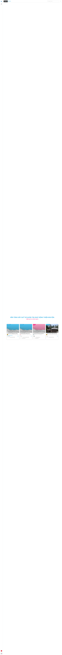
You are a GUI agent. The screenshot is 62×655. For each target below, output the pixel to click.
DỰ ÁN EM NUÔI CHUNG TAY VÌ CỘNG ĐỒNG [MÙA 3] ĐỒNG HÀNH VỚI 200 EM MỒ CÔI (25, 333)
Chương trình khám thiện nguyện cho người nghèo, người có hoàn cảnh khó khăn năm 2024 (38, 333)
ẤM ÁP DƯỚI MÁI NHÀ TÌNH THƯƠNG (13, 334)
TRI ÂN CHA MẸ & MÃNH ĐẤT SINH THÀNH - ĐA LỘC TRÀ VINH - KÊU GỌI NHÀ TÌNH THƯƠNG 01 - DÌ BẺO (52, 333)
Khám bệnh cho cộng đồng (38, 334)
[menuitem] (1, 1)
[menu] (1, 326)
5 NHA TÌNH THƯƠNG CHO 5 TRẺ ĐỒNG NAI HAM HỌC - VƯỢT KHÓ (12, 333)
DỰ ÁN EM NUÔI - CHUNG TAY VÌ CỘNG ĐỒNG (26, 334)
